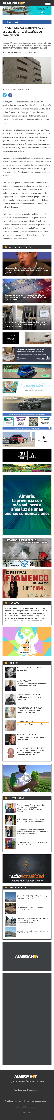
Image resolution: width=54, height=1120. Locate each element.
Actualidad (9, 52)
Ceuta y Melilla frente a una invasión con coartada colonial (33, 685)
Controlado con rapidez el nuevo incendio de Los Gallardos (32, 932)
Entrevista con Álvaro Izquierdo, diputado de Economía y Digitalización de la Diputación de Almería (31, 808)
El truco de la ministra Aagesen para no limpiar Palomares (32, 711)
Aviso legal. (25, 1113)
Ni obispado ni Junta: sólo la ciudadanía (29, 698)
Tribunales (18, 52)
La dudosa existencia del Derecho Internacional (31, 738)
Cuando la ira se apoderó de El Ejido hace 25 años (27, 613)
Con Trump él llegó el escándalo (30, 724)
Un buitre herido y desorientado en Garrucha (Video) (30, 908)
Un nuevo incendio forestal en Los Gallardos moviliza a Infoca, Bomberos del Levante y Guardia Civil (32, 897)
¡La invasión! (22, 670)
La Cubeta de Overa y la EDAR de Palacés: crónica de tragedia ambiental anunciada (31, 753)
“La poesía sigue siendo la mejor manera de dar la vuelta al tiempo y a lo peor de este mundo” (32, 831)
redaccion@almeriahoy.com (25, 1107)
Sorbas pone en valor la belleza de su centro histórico (32, 843)
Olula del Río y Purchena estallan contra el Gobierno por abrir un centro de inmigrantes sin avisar (32, 920)
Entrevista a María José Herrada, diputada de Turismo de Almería (30, 820)
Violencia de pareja (29, 52)
